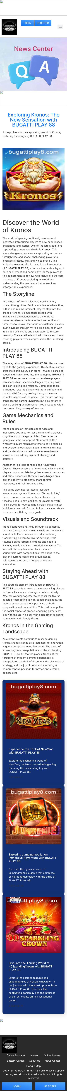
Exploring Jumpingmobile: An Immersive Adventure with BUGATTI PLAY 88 (33, 858)
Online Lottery (52, 1055)
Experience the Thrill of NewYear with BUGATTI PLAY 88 (31, 750)
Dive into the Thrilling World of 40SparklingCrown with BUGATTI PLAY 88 (31, 966)
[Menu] (60, 27)
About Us (34, 1060)
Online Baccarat (16, 1055)
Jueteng (34, 1055)
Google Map (33, 1066)
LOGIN (27, 23)
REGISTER (43, 23)
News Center (33, 49)
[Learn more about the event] (33, 14)
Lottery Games (15, 1060)
